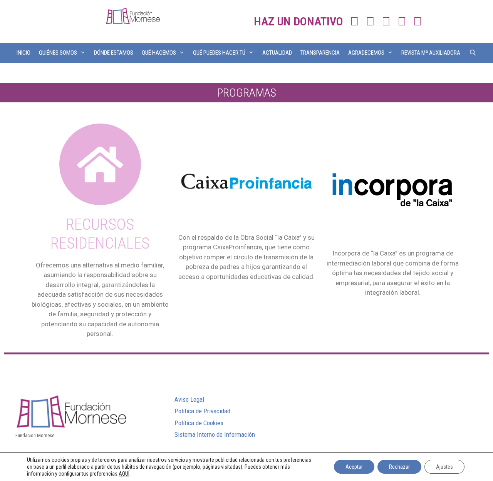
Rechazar (399, 467)
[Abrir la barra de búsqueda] (472, 53)
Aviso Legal (189, 399)
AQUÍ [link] (124, 474)
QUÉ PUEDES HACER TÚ (219, 52)
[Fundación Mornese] (133, 15)
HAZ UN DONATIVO (298, 21)
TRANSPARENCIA (320, 52)
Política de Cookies (198, 423)
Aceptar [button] (354, 467)
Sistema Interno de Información (214, 434)
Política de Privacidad (202, 411)
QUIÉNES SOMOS (58, 52)
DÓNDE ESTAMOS (113, 52)
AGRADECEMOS (366, 52)
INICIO (23, 52)
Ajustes (444, 467)
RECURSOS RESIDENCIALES (99, 233)
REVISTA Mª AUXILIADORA (430, 52)
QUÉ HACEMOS (159, 52)
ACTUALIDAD (277, 52)
